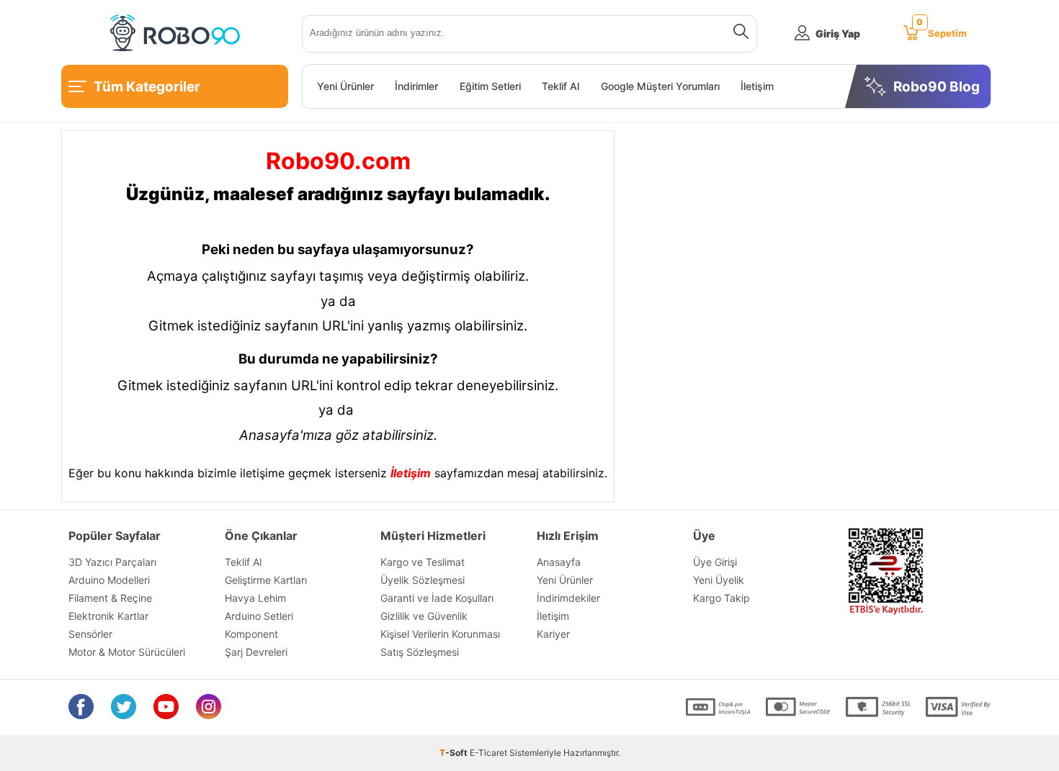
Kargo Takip (721, 598)
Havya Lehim (255, 598)
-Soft (454, 752)
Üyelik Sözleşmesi (422, 580)
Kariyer (553, 634)
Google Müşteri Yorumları (660, 86)
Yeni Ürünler (345, 86)
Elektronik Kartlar (108, 616)
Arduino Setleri (259, 616)
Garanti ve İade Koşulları (436, 598)
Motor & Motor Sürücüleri (126, 652)
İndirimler (416, 86)
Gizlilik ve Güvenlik (424, 616)
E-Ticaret (488, 752)
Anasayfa (559, 562)
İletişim (757, 86)
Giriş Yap (838, 33)
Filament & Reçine (110, 598)
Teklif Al (560, 86)
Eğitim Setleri (490, 86)
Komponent (251, 634)
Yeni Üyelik (718, 580)
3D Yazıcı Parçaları (112, 562)
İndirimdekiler (568, 598)
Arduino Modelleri (109, 580)
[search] (738, 34)
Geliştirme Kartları (266, 580)
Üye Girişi (715, 562)
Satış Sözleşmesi (419, 652)
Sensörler (90, 634)
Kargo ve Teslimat (422, 562)
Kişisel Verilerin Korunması (440, 634)
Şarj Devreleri (256, 652)
